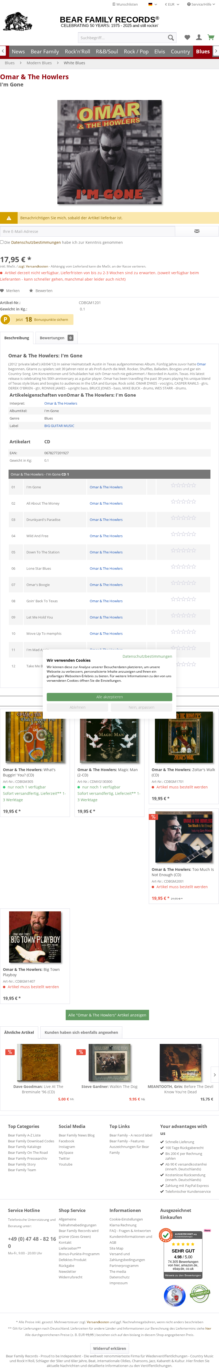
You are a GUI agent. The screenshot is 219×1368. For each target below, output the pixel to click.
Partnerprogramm (124, 1265)
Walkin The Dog (109, 1086)
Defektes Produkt (73, 1259)
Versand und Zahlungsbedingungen (127, 1256)
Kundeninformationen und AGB (131, 1239)
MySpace (66, 1152)
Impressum (119, 1283)
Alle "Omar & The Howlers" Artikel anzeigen (107, 1015)
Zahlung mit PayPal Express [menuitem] (187, 1185)
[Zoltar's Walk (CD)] (184, 737)
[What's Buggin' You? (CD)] (35, 737)
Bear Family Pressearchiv (27, 1158)
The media (118, 1271)
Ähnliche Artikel (19, 1032)
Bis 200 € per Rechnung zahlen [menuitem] (183, 1156)
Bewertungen (56, 337)
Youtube (65, 1164)
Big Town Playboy (31, 972)
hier (208, 1328)
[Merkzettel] (187, 37)
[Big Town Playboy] (35, 937)
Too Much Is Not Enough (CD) (183, 872)
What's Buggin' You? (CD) (29, 772)
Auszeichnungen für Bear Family (129, 1149)
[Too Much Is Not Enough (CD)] (184, 837)
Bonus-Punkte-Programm (79, 1253)
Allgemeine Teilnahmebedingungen (77, 1222)
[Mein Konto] (199, 37)
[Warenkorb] (211, 37)
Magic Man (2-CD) (107, 772)
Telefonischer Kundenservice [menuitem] (188, 1191)
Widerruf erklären (109, 1348)
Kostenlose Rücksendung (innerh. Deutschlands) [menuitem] (185, 1177)
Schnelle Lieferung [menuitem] (179, 1141)
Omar (201, 364)
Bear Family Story (22, 1164)
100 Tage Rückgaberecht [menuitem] (184, 1147)
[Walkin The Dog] (109, 1062)
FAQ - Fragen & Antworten (130, 1230)
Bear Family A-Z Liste (24, 1135)
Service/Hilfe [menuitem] (201, 4)
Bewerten (43, 290)
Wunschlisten (127, 4)
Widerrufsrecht (71, 1277)
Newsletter (67, 1271)
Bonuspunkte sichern (51, 319)
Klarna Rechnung (123, 1225)
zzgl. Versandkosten (33, 266)
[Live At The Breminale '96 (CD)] (38, 1062)
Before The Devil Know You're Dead (180, 1089)
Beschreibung (16, 337)
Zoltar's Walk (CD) (183, 772)
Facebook (66, 1141)
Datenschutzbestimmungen (36, 242)
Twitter (64, 1158)
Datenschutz (120, 1277)
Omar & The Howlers (34, 77)
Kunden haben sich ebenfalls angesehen (81, 1032)
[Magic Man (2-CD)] (109, 737)
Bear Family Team (22, 1169)
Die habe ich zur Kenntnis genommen (63, 242)
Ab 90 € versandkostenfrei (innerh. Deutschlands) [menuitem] (186, 1166)
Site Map (116, 1248)
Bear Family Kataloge (24, 1146)
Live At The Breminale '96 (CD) (38, 1089)
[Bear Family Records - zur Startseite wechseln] (18, 21)
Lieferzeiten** (70, 1248)
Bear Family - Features (127, 1141)
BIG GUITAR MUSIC (59, 425)
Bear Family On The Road (28, 1152)
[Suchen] (171, 37)
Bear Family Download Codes (31, 1141)
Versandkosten (98, 1322)
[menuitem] (127, 37)
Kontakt (65, 1242)
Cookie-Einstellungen (126, 1219)
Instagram (67, 1146)
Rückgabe (66, 1265)
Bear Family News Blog (77, 1135)
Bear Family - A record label (131, 1135)
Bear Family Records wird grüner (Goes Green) (79, 1233)
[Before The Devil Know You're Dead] (180, 1062)
